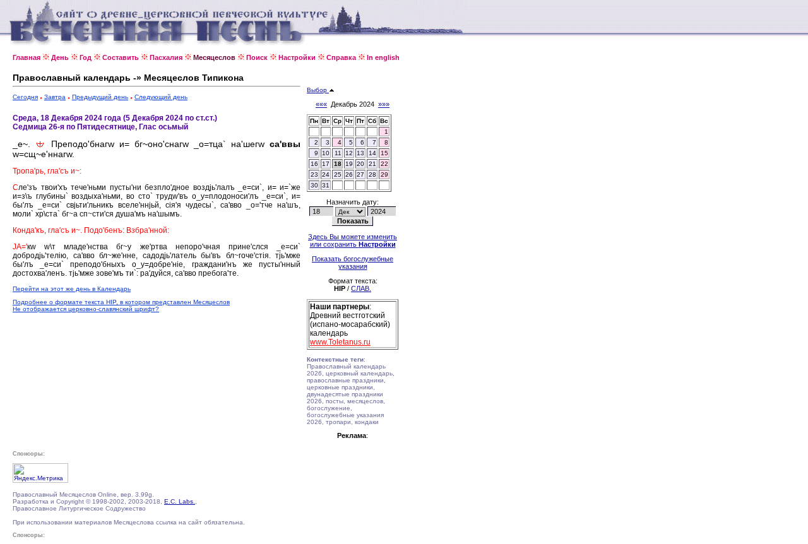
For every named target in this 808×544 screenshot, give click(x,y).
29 (384, 174)
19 (349, 163)
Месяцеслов (214, 57)
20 (360, 163)
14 (372, 153)
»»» (383, 104)
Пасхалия (166, 57)
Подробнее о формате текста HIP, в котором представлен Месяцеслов (121, 302)
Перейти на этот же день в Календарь (72, 288)
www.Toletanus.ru (340, 342)
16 (314, 163)
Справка (341, 57)
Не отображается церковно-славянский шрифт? (86, 308)
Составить (120, 57)
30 (314, 185)
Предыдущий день (100, 96)
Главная (26, 57)
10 (326, 153)
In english (383, 57)
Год (86, 57)
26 (349, 174)
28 (372, 174)
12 (349, 153)
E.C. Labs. (179, 501)
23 (314, 174)
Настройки (297, 57)
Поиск (257, 57)
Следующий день (160, 96)
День (60, 57)
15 (384, 153)
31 (326, 185)
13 (360, 153)
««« (321, 104)
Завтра (55, 96)
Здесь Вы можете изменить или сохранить (352, 240)
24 (326, 174)
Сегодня (25, 96)
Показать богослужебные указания (352, 262)
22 (384, 163)
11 (338, 153)
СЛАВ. (361, 288)
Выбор (318, 89)
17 (326, 163)
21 (372, 163)
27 (360, 174)
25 (338, 174)
